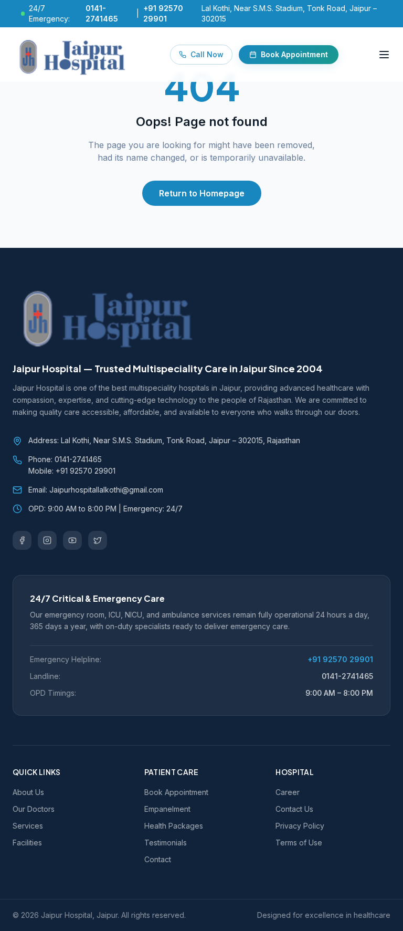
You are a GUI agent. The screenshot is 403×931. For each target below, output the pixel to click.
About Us (28, 792)
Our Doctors (34, 808)
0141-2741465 (347, 676)
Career (287, 792)
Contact (157, 859)
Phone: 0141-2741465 (65, 459)
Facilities (27, 842)
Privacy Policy (299, 825)
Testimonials (165, 842)
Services (28, 825)
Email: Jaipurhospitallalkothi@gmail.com (95, 489)
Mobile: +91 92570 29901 (71, 470)
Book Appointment (294, 54)
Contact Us (294, 808)
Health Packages (173, 825)
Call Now (207, 54)
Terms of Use (298, 842)
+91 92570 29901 (340, 659)
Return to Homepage (202, 193)
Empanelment (167, 808)
